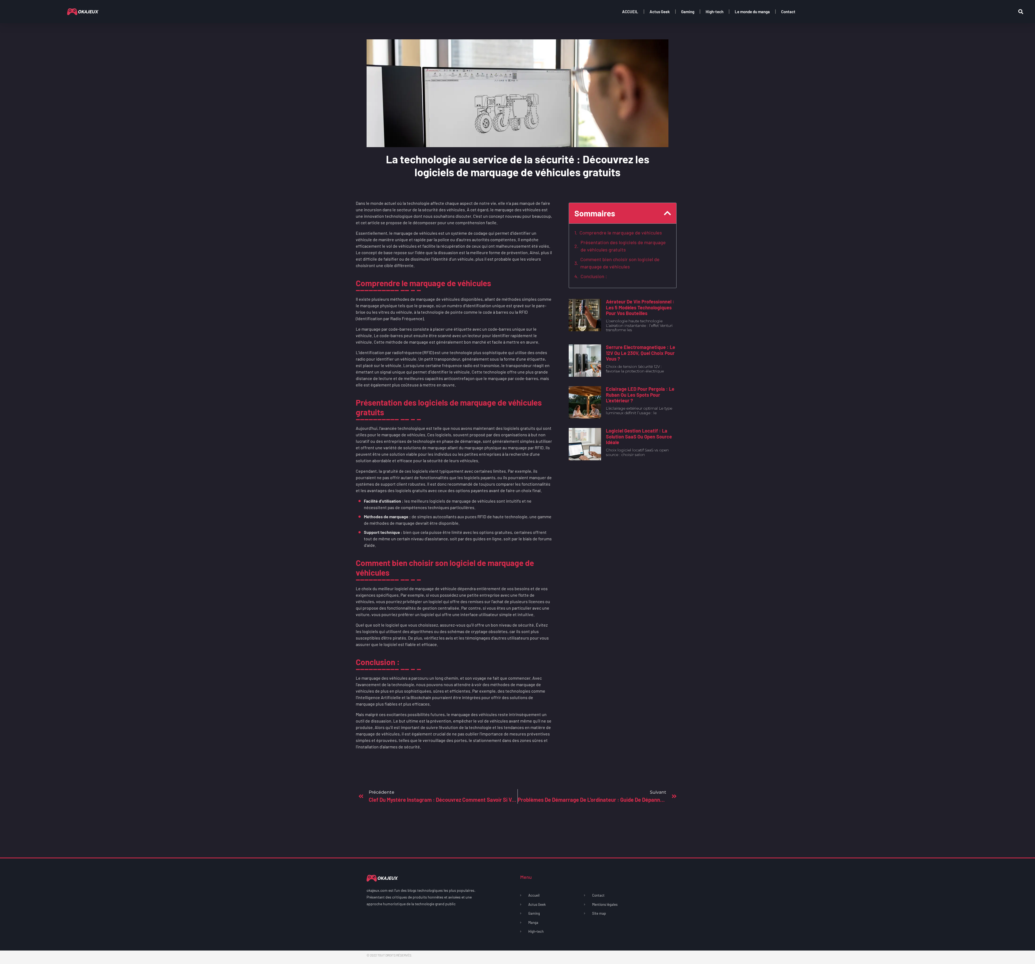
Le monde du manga (752, 11)
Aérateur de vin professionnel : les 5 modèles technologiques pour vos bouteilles (640, 307)
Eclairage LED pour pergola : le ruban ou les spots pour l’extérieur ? (640, 394)
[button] (1020, 11)
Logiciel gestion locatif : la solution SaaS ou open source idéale (639, 436)
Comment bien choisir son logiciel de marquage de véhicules (620, 262)
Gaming (687, 11)
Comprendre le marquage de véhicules (620, 233)
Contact (788, 11)
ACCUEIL (630, 11)
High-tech (714, 11)
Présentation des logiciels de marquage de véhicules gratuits (623, 246)
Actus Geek (660, 11)
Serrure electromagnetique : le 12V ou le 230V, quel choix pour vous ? (640, 353)
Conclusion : (594, 276)
